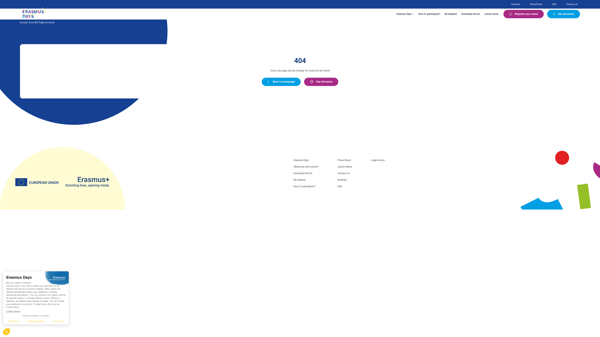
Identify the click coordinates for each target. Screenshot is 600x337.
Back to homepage (284, 81)
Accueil (23, 22)
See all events (324, 81)
